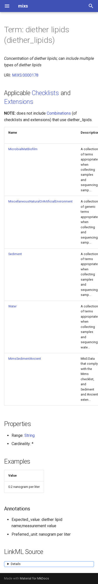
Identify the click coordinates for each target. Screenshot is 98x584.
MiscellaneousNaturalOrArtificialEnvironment (40, 201)
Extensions (18, 101)
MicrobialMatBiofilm (22, 149)
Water (12, 306)
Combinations (59, 113)
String (29, 435)
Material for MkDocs (34, 578)
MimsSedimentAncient (24, 358)
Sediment (15, 254)
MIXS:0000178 (25, 75)
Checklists (45, 93)
